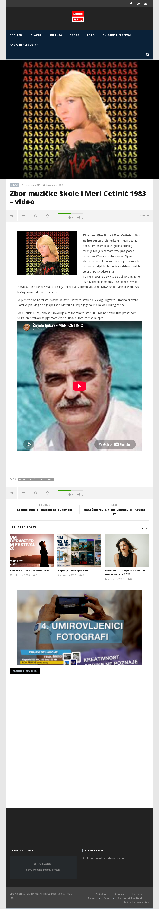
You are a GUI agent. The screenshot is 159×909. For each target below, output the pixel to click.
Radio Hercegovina (24, 44)
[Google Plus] (138, 3)
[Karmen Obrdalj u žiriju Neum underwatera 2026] (127, 550)
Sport (74, 35)
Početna (16, 35)
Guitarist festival (117, 35)
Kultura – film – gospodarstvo (30, 570)
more (143, 215)
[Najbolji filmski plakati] (79, 550)
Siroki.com (51, 185)
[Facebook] (131, 3)
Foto (91, 35)
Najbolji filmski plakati (72, 570)
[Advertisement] (79, 465)
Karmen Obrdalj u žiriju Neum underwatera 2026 (125, 572)
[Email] (145, 3)
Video (14, 185)
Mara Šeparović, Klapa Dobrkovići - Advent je (114, 510)
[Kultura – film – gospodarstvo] (32, 550)
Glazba (36, 35)
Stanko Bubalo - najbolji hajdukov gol (44, 508)
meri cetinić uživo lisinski (36, 479)
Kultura (55, 35)
